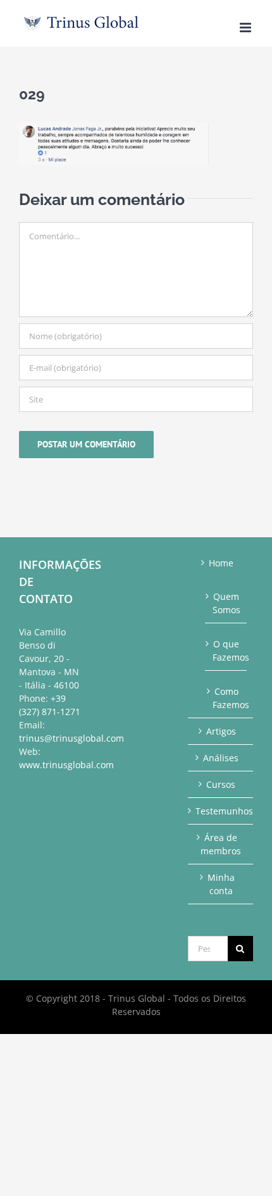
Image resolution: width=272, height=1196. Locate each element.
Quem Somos (226, 603)
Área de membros (221, 844)
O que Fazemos (226, 650)
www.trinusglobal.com (66, 765)
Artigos (221, 731)
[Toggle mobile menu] (246, 27)
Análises (220, 758)
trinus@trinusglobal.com (71, 738)
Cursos (220, 784)
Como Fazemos (226, 698)
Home (221, 563)
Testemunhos (221, 811)
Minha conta (221, 884)
